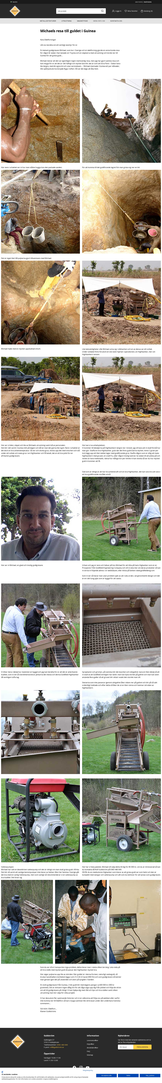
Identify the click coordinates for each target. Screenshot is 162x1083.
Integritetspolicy (88, 1070)
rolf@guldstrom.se (57, 1047)
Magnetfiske (82, 21)
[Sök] (102, 11)
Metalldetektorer (48, 21)
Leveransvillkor (92, 1040)
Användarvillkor (92, 1048)
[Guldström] (14, 11)
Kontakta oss (116, 21)
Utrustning (66, 21)
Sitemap (90, 1055)
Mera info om (99, 21)
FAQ (88, 1051)
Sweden (14, 2)
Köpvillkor (90, 1044)
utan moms (138, 2)
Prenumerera (142, 1047)
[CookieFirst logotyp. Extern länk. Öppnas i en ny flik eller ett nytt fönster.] (2, 1072)
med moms (148, 2)
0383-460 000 (62, 1045)
